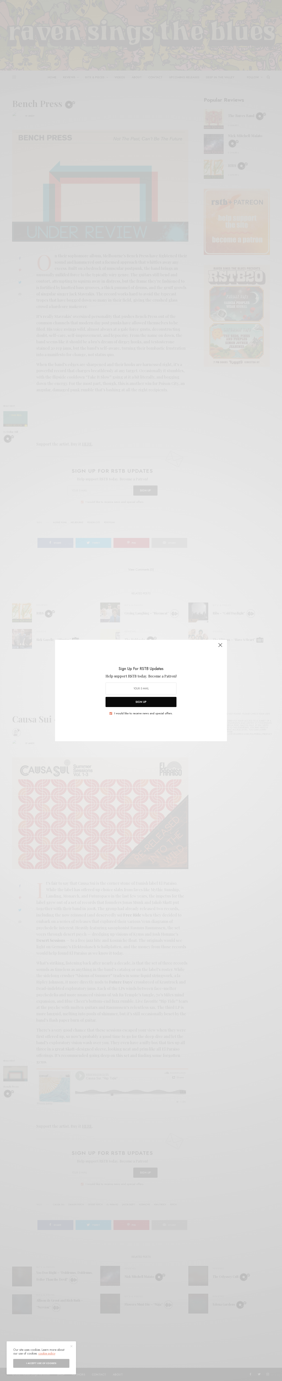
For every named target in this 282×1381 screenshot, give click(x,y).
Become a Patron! (162, 676)
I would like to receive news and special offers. (143, 713)
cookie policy (46, 1353)
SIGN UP (141, 702)
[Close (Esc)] (220, 647)
